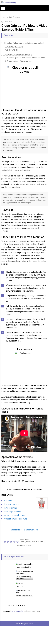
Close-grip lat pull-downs (14, 515)
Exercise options (14, 46)
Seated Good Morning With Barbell (23, 578)
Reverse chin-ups (11, 504)
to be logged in (17, 611)
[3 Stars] (11, 542)
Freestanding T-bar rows (24, 596)
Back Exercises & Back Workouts (24, 530)
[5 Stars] (17, 542)
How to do (11, 50)
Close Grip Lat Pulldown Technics (16, 54)
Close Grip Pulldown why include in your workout (22, 43)
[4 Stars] (14, 542)
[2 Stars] (8, 542)
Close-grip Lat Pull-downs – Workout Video (25, 58)
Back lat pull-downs (12, 511)
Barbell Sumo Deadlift (23, 567)
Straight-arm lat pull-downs (15, 519)
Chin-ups (8, 500)
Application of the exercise (18, 61)
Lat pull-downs (10, 508)
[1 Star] (5, 542)
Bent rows (19, 586)
